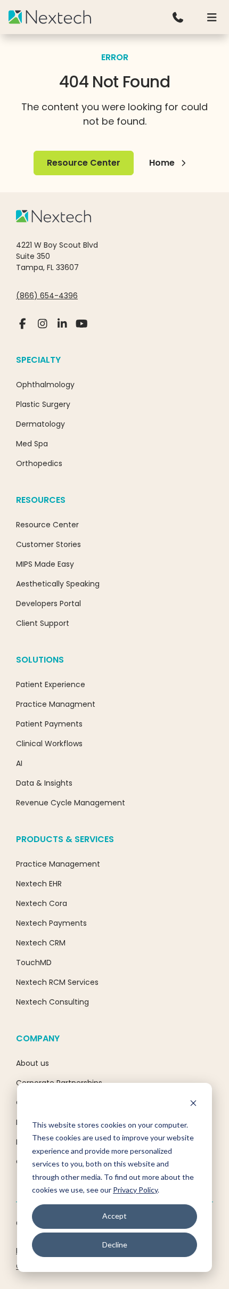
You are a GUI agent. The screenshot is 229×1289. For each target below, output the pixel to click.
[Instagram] (42, 328)
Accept (114, 1215)
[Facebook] (22, 328)
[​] (178, 17)
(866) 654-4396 (47, 295)
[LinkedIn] (62, 328)
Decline (114, 1244)
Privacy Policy (135, 1189)
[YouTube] (81, 328)
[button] (212, 17)
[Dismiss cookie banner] (193, 1104)
